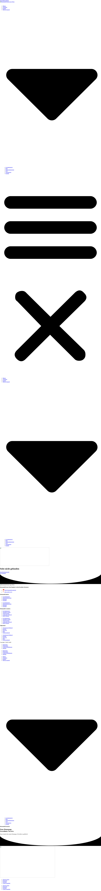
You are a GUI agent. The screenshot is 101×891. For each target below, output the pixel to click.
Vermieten (5, 7)
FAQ (6, 171)
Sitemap (4, 648)
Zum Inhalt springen (4, 0)
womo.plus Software (7, 614)
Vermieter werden (6, 612)
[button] (50, 275)
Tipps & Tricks (6, 879)
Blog (6, 168)
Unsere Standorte (6, 883)
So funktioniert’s (9, 167)
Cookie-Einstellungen (7, 647)
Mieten (4, 6)
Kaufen (4, 8)
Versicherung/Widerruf (8, 627)
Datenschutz (5, 645)
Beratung (5, 599)
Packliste (5, 600)
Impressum (5, 644)
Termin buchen (6, 613)
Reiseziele (5, 880)
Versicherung (8, 172)
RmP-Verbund (6, 616)
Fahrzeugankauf (6, 632)
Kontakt (7, 173)
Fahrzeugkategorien (9, 169)
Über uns (5, 630)
